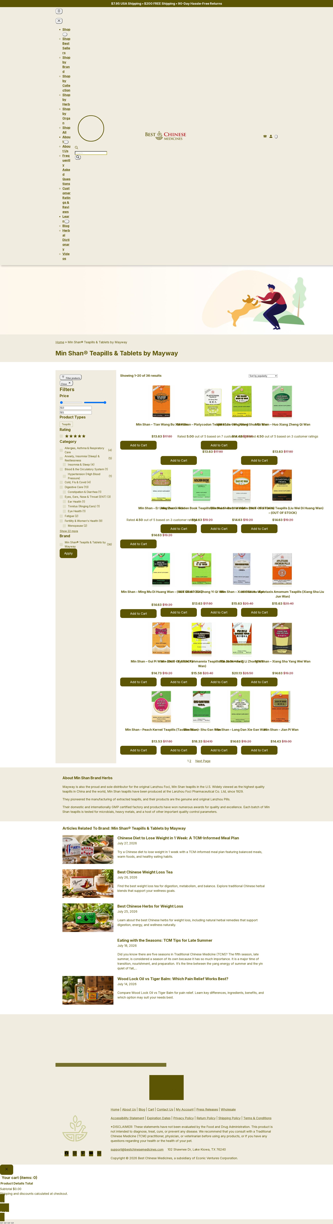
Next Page (202, 761)
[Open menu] (59, 11)
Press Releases (207, 1184)
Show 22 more (69, 531)
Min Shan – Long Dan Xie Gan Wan (241, 729)
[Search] (78, 157)
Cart (151, 1184)
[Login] (271, 136)
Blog (142, 1184)
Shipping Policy (229, 1193)
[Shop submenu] (64, 34)
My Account (185, 1184)
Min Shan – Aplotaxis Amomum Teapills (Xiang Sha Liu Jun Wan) (282, 594)
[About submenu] (66, 142)
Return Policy (206, 1193)
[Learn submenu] (66, 221)
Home (60, 342)
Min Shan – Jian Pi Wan (281, 729)
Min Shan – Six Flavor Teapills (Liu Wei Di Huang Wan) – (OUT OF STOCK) (282, 510)
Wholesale (228, 1184)
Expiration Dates (158, 1193)
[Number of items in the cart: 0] (276, 136)
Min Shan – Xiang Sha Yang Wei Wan (282, 661)
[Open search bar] (76, 148)
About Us (129, 1184)
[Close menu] (59, 21)
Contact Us (165, 1184)
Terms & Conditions (257, 1193)
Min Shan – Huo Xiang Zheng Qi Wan (282, 424)
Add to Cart (138, 445)
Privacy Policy (183, 1193)
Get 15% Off (111, 1130)
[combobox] (66, 1110)
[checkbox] (66, 424)
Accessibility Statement (127, 1193)
